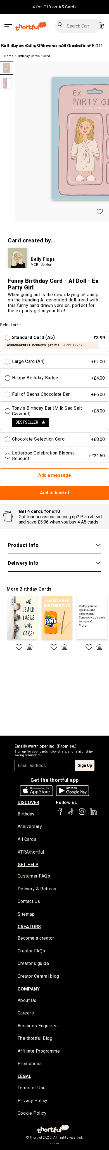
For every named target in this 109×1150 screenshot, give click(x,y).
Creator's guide (33, 963)
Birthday (9, 45)
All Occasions (75, 45)
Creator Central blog (38, 976)
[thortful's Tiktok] (71, 814)
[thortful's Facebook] (60, 814)
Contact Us (29, 901)
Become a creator (36, 938)
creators (29, 926)
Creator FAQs (31, 951)
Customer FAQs (34, 876)
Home (9, 56)
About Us (27, 1000)
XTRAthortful (31, 852)
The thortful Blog (35, 1038)
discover (28, 802)
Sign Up (85, 765)
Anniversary (30, 826)
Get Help (28, 864)
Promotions (30, 1063)
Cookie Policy (32, 1113)
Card (46, 56)
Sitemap (26, 914)
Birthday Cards (28, 56)
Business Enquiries (38, 1025)
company (29, 989)
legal (24, 1076)
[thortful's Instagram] (82, 814)
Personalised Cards (59, 45)
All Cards (27, 839)
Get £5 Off (91, 45)
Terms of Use (32, 1087)
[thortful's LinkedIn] (93, 814)
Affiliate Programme (39, 1051)
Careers (26, 1013)
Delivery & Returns (37, 888)
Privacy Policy (33, 1100)
